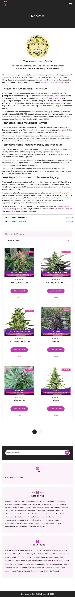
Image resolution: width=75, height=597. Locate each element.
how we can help (65, 209)
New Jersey (50, 514)
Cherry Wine (33, 554)
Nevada (27, 514)
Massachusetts (21, 511)
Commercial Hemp (61, 554)
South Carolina (35, 520)
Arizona (24, 501)
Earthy (8, 557)
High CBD (30, 564)
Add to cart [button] (19, 291)
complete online (65, 130)
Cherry (9, 554)
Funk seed (64, 561)
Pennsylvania (11, 520)
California (41, 501)
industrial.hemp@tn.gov (46, 112)
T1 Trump (39, 571)
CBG (49, 550)
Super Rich (60, 567)
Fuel (56, 561)
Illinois (21, 507)
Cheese (55, 550)
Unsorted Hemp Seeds (31, 523)
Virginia (58, 523)
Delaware (10, 504)
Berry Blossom (18, 550)
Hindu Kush (40, 564)
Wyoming (41, 526)
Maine (65, 507)
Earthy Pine (17, 557)
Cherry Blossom (20, 554)
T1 (33, 571)
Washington (10, 526)
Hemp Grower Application (58, 96)
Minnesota (41, 511)
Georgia (63, 504)
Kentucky (49, 507)
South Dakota (48, 520)
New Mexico (61, 514)
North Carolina (20, 517)
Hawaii (8, 507)
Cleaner (49, 554)
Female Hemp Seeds (32, 557)
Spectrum (40, 567)
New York (9, 517)
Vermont (50, 523)
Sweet (27, 571)
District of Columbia (23, 504)
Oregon (58, 517)
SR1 (53, 567)
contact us (46, 209)
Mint (67, 564)
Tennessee (10, 523)
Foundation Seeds (40, 561)
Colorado (50, 501)
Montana (9, 514)
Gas (7, 564)
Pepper (24, 567)
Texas (18, 523)
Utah (43, 523)
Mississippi (50, 511)
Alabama (9, 501)
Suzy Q (20, 571)
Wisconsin (32, 526)
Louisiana (57, 507)
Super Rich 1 (11, 571)
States (57, 520)
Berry (8, 550)
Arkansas (32, 501)
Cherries (63, 550)
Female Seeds (47, 557)
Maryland (9, 511)
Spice (48, 567)
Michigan (31, 511)
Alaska (17, 501)
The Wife (48, 571)
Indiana (28, 507)
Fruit (51, 561)
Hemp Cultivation (18, 564)
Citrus (42, 554)
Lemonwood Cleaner (55, 564)
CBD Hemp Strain (38, 550)
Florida (55, 504)
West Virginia (22, 526)
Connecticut (60, 501)
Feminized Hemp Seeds (41, 504)
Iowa (34, 507)
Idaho (15, 507)
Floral (29, 561)
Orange (9, 567)
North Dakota (33, 517)
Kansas (41, 507)
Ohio (42, 517)
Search (67, 452)
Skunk (31, 567)
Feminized (59, 557)
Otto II (16, 567)
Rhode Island (23, 520)
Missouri (59, 511)
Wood (56, 571)
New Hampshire (37, 514)
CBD (28, 550)
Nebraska (18, 514)
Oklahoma (50, 517)
